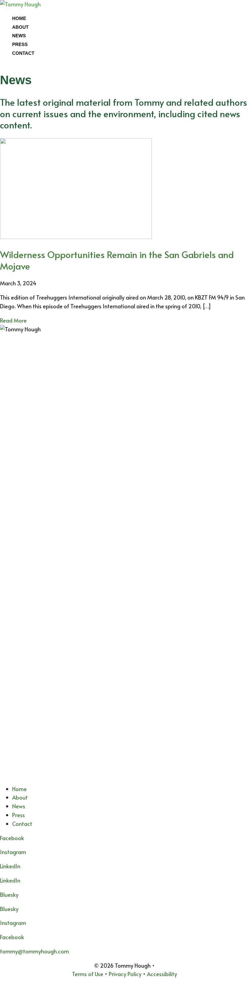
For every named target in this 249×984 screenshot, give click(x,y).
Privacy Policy (125, 974)
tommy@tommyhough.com (34, 951)
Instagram (13, 852)
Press (20, 44)
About (20, 27)
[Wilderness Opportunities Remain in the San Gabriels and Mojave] (76, 236)
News (19, 35)
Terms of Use (87, 974)
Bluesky (9, 909)
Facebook (12, 937)
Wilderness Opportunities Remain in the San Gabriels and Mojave (117, 260)
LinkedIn (10, 880)
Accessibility (162, 974)
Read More (13, 320)
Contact (23, 53)
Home (19, 18)
